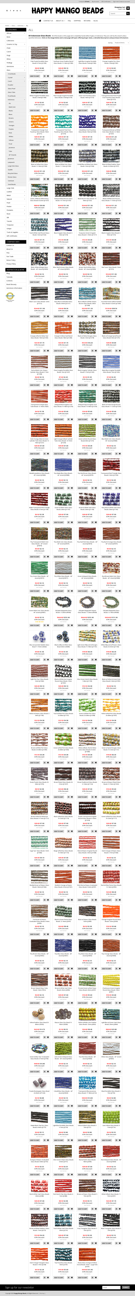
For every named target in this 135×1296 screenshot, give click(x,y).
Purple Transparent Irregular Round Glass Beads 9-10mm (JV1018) (87, 818)
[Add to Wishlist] (47, 76)
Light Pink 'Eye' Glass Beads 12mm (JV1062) (39, 680)
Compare (84, 1)
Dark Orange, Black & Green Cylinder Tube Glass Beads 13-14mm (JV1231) (39, 441)
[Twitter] (13, 10)
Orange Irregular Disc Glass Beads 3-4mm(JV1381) (111, 62)
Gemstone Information (14, 288)
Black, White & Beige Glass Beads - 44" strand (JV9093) (39, 268)
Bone (8, 37)
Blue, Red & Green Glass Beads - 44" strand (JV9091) (63, 268)
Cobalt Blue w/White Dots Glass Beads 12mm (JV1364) (87, 165)
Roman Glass (12, 177)
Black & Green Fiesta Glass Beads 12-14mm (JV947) (63, 920)
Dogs (8, 55)
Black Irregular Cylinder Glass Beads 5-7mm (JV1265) (87, 371)
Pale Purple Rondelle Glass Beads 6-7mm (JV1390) (39, 62)
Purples (11, 129)
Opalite (10, 170)
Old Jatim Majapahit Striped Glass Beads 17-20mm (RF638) (87, 611)
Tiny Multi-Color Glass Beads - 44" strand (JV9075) (63, 543)
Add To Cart (34, 76)
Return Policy (10, 260)
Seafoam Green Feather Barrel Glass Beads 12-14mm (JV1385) (63, 62)
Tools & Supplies (12, 232)
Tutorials (9, 277)
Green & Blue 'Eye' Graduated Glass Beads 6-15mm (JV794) (39, 1058)
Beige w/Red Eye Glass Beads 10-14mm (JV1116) (63, 852)
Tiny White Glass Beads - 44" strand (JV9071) (63, 577)
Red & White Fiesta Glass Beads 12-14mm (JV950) (111, 886)
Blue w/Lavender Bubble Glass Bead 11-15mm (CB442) (39, 646)
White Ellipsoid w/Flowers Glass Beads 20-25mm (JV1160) (111, 646)
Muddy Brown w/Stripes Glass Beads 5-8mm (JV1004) (39, 886)
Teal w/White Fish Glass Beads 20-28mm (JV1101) (63, 714)
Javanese (12, 147)
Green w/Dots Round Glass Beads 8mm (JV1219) (87, 440)
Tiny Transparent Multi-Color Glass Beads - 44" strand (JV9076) (39, 544)
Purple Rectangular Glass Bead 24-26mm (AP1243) (39, 1092)
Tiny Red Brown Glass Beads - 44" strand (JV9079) (87, 474)
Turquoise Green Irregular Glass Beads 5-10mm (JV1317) (87, 234)
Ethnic (9, 59)
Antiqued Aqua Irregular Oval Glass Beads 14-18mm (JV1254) (87, 405)
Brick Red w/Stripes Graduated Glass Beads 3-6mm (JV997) (87, 886)
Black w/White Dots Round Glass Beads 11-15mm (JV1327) (111, 199)
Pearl (8, 203)
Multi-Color (12, 107)
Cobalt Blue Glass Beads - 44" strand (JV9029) (63, 1092)
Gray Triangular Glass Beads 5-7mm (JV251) (87, 1229)
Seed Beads (12, 184)
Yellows (11, 140)
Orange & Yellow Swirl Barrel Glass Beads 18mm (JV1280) (63, 337)
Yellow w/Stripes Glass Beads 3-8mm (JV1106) (39, 714)
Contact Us (10, 245)
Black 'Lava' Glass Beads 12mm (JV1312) (39, 302)
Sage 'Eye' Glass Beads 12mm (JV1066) (39, 852)
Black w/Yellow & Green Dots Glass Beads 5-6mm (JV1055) (111, 680)
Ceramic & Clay (12, 44)
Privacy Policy (11, 264)
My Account (95, 1)
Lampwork (11, 162)
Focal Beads (12, 96)
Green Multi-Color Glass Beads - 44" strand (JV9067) (39, 611)
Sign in (115, 1)
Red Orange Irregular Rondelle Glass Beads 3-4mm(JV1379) (63, 96)
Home (7, 26)
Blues (10, 114)
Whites (11, 136)
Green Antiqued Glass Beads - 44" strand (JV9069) (87, 577)
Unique (9, 229)
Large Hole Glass (13, 166)
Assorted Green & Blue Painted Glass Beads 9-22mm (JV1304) (111, 302)
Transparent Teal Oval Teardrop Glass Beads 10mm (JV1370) (63, 132)
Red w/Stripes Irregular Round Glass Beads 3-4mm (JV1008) (87, 852)
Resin (8, 214)
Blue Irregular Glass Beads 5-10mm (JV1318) (63, 234)
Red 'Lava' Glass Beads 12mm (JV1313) (111, 268)
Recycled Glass (13, 173)
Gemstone (10, 66)
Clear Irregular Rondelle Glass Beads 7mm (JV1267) (63, 371)
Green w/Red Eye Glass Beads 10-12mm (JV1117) (111, 817)
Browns (11, 118)
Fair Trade (9, 256)
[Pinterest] (17, 10)
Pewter (9, 206)
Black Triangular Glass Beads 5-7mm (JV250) (111, 1229)
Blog (8, 273)
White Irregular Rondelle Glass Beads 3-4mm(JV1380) (39, 96)
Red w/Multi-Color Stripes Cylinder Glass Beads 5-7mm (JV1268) (39, 372)
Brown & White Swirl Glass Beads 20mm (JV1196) (87, 508)
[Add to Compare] (44, 76)
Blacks (11, 111)
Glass (13, 26)
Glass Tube (11, 92)
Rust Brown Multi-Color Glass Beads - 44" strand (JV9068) (111, 577)
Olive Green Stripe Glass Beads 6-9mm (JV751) (63, 1161)
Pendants (10, 210)
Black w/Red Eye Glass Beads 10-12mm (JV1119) (63, 817)
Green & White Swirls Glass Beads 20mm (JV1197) (63, 508)
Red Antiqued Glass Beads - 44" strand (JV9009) (111, 1161)
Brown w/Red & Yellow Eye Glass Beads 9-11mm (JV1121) (39, 817)
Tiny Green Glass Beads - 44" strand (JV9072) (39, 577)
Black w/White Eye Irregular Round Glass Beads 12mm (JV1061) (63, 681)
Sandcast (11, 181)
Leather (9, 192)
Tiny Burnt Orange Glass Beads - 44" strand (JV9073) (111, 543)
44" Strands (12, 155)
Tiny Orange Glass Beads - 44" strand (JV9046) (111, 955)
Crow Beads (12, 74)
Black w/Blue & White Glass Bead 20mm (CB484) (63, 646)
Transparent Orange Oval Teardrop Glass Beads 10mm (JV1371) (39, 132)
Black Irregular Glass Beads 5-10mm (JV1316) (111, 234)
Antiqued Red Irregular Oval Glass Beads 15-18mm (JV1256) (63, 405)
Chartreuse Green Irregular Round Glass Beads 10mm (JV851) (111, 990)
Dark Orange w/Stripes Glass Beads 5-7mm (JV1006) (111, 852)
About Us (9, 249)
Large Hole (10, 188)
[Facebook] (10, 10)
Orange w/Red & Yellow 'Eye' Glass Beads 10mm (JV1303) (39, 337)
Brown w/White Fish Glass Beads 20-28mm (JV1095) (39, 749)
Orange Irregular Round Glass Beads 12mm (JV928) (111, 920)
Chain (8, 48)
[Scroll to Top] (131, 1293)
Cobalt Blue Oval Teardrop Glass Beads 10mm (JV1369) (87, 131)
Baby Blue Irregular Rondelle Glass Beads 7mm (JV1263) (111, 371)
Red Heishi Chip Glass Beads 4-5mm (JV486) (63, 1195)
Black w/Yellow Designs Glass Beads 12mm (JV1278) (87, 337)
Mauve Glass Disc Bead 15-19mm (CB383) (63, 1023)
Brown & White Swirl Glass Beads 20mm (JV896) (63, 989)
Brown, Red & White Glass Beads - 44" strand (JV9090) (87, 268)
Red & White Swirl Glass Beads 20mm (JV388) (39, 1195)
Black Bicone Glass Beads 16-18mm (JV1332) (87, 199)
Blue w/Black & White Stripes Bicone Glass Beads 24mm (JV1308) (87, 303)
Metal (9, 195)
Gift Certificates (106, 1)
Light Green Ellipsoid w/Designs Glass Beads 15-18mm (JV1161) (87, 646)
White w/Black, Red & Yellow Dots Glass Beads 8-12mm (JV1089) (87, 750)
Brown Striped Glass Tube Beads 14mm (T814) (39, 989)
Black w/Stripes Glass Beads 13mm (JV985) (87, 920)
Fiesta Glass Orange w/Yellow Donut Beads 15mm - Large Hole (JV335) (87, 1264)
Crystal (10, 77)
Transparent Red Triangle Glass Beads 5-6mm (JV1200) (111, 474)
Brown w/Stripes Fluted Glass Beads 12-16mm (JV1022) (111, 783)
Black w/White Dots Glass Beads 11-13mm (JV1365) (63, 165)
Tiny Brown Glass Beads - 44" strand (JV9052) (39, 955)
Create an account (124, 1)
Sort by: (110, 43)
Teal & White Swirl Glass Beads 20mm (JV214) (63, 1229)
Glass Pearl (11, 89)
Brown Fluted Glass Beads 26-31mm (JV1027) (63, 783)
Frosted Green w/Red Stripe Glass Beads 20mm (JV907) (87, 989)
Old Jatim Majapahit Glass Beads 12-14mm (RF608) (111, 611)
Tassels (9, 221)
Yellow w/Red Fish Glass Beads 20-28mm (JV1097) (111, 714)
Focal (10, 144)
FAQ (7, 253)
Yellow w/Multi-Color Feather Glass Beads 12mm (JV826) (87, 1023)
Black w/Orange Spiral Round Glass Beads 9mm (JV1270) (111, 337)
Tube (10, 151)
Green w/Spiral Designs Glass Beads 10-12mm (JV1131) (111, 749)
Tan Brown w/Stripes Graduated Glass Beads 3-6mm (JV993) (39, 921)
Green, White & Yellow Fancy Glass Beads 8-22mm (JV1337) (39, 199)
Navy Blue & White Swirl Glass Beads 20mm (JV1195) (111, 508)
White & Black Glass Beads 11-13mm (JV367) (111, 1195)
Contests (9, 281)
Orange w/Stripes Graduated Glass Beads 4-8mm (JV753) (39, 1161)
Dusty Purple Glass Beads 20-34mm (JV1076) (39, 783)
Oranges (11, 125)
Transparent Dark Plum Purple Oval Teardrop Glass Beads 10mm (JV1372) (111, 97)
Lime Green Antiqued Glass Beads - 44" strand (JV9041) (63, 1058)
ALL (10, 103)
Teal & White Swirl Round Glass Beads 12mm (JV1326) (39, 234)
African (9, 33)
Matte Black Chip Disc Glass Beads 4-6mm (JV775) (39, 1126)
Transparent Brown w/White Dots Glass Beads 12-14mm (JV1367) (111, 132)
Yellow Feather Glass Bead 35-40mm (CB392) (39, 1023)
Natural (9, 199)
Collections (10, 41)
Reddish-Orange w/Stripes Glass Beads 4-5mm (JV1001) (63, 886)
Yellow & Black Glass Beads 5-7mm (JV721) (87, 1126)
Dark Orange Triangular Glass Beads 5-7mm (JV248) (39, 1264)
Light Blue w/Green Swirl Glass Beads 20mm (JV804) (111, 1023)
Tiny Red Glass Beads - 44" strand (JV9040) (87, 1058)
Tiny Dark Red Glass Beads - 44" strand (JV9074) (87, 543)
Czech (9, 52)
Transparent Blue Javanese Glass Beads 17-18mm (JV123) (87, 1092)
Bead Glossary (11, 284)
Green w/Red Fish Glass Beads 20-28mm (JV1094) (63, 749)
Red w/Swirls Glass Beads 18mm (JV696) (87, 1161)
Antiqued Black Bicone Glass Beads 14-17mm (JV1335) (63, 199)
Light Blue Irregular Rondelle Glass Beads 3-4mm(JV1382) (87, 62)
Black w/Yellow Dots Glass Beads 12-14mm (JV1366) (39, 165)
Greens (11, 122)
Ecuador (10, 85)
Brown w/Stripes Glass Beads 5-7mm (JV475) (87, 1195)
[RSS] (20, 10)
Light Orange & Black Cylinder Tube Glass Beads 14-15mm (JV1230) (63, 441)
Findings (9, 63)
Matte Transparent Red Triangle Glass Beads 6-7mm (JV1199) (39, 508)
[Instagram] (7, 10)
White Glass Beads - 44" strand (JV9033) (111, 1058)
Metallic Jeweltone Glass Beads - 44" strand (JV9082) (39, 474)
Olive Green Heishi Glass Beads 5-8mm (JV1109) (87, 680)
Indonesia (20, 26)
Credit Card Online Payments (10, 301)
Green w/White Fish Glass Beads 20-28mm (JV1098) (87, 714)
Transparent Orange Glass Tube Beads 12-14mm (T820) (39, 405)
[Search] (128, 13)
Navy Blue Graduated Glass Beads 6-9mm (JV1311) (63, 302)
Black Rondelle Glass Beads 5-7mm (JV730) (111, 1092)
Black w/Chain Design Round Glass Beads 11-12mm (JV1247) (111, 405)
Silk (8, 217)
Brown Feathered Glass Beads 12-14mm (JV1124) (87, 783)
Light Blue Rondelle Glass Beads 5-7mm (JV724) (63, 1126)
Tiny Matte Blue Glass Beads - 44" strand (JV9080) (63, 474)
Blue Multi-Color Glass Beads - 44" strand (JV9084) (111, 440)
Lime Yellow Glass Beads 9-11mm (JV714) (111, 1126)
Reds (10, 133)
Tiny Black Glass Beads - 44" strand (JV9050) (87, 955)
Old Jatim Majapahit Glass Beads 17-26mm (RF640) (63, 611)
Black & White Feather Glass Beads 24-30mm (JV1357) (111, 165)
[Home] (40, 20)
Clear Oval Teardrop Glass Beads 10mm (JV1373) (87, 96)
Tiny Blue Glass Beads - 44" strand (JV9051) (63, 955)
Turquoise (10, 225)
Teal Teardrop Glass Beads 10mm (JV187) (63, 1264)
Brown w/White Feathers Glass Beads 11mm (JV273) (39, 1229)
